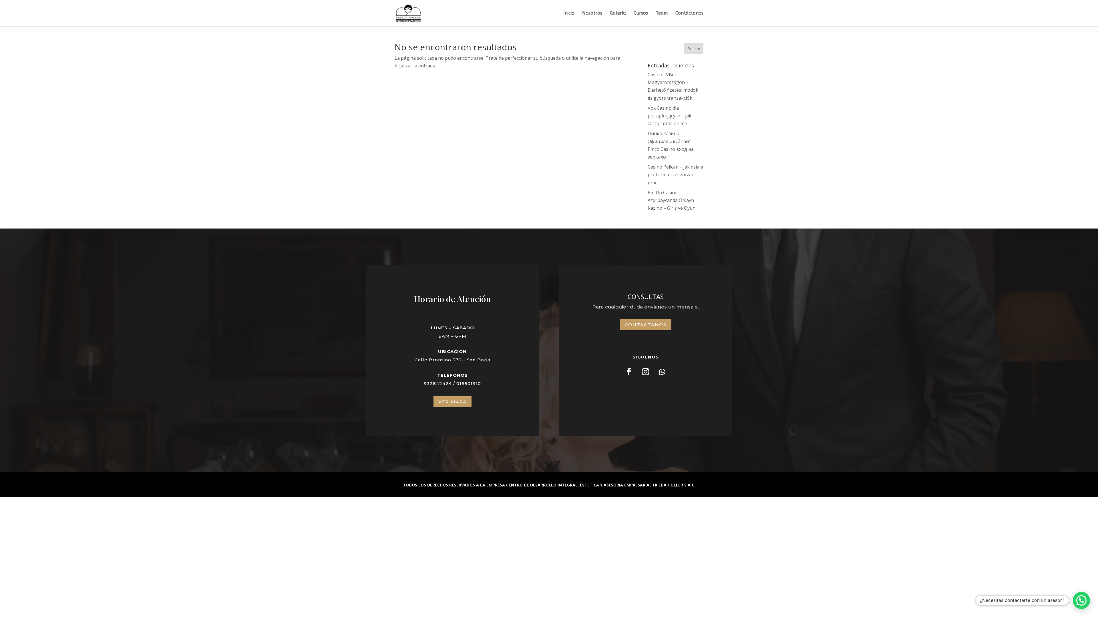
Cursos (641, 13)
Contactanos (646, 324)
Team (662, 13)
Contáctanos (689, 13)
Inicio (568, 13)
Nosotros (592, 13)
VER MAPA (452, 401)
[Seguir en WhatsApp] (662, 372)
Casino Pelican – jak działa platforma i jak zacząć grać (675, 174)
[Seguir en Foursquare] (629, 372)
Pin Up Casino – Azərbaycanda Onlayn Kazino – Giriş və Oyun (671, 200)
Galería (618, 13)
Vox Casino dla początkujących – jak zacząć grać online (669, 116)
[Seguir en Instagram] (645, 372)
